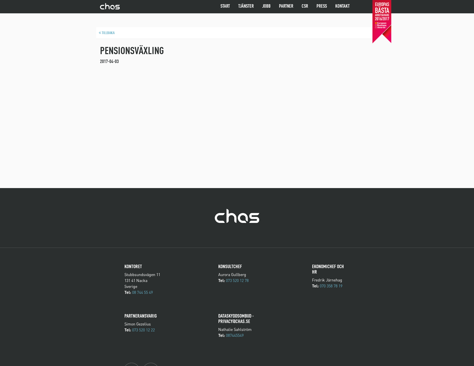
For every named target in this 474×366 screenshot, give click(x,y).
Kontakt (342, 6)
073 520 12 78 (237, 280)
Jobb (266, 6)
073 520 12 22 (143, 329)
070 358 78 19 (331, 285)
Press (321, 6)
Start (225, 6)
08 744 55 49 (142, 292)
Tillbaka (108, 33)
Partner (286, 6)
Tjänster (246, 6)
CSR (305, 6)
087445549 (235, 335)
